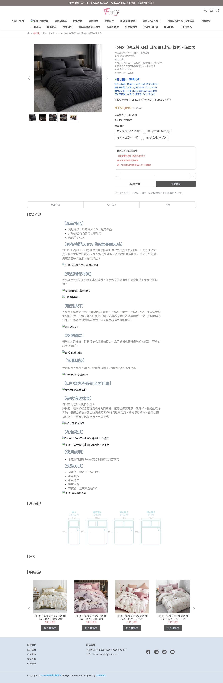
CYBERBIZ (101, 675)
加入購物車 (134, 183)
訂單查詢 (31, 654)
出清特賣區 (186, 27)
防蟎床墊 (109, 21)
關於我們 (31, 649)
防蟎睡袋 (206, 21)
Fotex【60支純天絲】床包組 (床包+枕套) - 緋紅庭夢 (91, 617)
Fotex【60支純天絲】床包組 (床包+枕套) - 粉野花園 (173, 617)
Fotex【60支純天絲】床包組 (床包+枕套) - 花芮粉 (132, 617)
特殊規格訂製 (150, 27)
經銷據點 (31, 663)
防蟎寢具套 (61, 21)
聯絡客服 (31, 658)
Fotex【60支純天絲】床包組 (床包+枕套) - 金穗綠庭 (50, 617)
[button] (106, 78)
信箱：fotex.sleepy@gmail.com (102, 654)
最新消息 (67, 27)
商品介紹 (55, 204)
